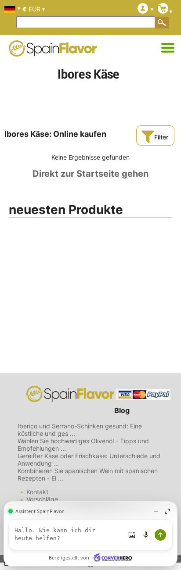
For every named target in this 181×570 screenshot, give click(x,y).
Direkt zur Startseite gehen (90, 173)
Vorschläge (42, 499)
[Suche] (162, 22)
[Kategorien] (167, 48)
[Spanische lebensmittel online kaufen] (53, 51)
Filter (161, 137)
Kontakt (37, 491)
